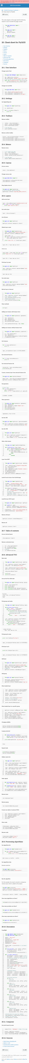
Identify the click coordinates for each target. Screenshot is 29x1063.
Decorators (6, 60)
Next (24, 14)
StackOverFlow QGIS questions (10, 1044)
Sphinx (8, 1059)
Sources (5, 64)
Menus (5, 51)
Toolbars (5, 49)
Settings (5, 47)
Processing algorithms (8, 59)
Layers (4, 54)
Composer (5, 62)
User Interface (6, 46)
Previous (6, 14)
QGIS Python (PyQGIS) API (9, 1041)
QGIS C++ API (6, 1043)
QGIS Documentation (15, 5)
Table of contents (7, 55)
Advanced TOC (7, 57)
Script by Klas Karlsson (8, 1046)
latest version (12, 2)
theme (15, 1059)
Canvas (5, 52)
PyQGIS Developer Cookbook (11, 10)
